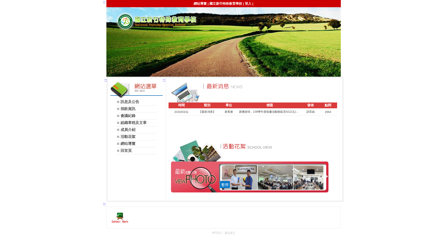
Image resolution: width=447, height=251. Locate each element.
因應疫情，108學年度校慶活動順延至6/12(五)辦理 (270, 111)
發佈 (310, 105)
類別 (207, 105)
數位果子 (230, 232)
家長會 (155, 21)
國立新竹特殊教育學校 (226, 3)
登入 (248, 3)
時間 (181, 105)
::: (104, 2)
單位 (229, 105)
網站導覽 (200, 3)
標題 (270, 105)
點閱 (328, 105)
